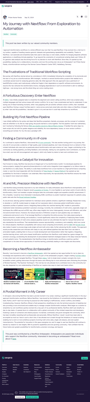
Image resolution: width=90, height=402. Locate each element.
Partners (58, 371)
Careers (68, 369)
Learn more (28, 2)
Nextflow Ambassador (35, 253)
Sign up (84, 358)
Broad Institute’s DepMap (27, 197)
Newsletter (69, 371)
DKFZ (6, 100)
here (14, 339)
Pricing (4, 378)
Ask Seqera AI (27, 371)
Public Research (49, 382)
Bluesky (79, 369)
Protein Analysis (49, 371)
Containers (26, 369)
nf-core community (44, 142)
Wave (14, 371)
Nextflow (6, 34)
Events (57, 367)
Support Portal (37, 378)
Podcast (36, 369)
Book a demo (5, 384)
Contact (68, 374)
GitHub (79, 374)
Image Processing (49, 369)
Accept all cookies (32, 397)
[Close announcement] (87, 1)
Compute (4, 374)
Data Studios (48, 171)
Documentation (38, 367)
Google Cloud (80, 225)
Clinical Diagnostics (48, 379)
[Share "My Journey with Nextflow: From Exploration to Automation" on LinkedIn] (82, 17)
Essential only (20, 397)
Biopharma (47, 376)
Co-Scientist (5, 376)
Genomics (47, 367)
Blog (35, 371)
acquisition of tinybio (41, 190)
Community (13, 34)
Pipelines (4, 369)
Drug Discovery (49, 374)
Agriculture (47, 384)
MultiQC (15, 369)
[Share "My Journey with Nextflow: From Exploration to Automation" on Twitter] (77, 17)
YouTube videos (80, 255)
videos (44, 258)
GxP (46, 386)
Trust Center (69, 376)
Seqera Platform (59, 171)
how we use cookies (33, 393)
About (67, 367)
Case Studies (37, 376)
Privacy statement (79, 394)
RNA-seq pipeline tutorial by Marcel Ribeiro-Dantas (46, 126)
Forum (57, 369)
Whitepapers (37, 374)
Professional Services (5, 381)
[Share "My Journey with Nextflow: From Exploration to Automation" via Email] (86, 17)
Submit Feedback (60, 374)
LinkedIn (79, 367)
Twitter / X (79, 371)
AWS (70, 225)
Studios (4, 371)
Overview (4, 367)
